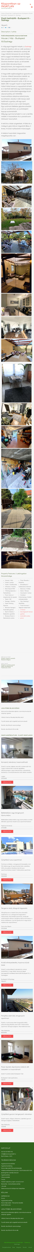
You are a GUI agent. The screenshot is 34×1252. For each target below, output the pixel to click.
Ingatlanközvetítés (6, 1200)
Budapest (25, 13)
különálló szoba (25, 616)
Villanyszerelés (5, 1177)
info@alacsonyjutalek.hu (8, 1154)
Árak (13, 1247)
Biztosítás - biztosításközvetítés (10, 1184)
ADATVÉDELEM (6, 1205)
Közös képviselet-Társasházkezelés (11, 1168)
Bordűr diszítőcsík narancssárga (11, 725)
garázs (22, 614)
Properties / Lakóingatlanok (13, 13)
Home (3, 13)
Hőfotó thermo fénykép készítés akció (12, 717)
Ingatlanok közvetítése (8, 1163)
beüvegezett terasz (26, 612)
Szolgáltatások (6, 1247)
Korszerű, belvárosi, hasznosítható (14, 762)
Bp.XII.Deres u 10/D (6, 1156)
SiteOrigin (17, 1244)
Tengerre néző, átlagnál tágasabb (14, 908)
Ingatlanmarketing (6, 1166)
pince (22, 618)
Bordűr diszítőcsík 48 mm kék (9, 729)
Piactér (25, 1247)
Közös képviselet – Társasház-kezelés (12, 1202)
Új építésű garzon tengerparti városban (16, 1114)
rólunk (30, 1247)
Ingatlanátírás (5, 1175)
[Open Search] (30, 4)
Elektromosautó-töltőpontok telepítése (13, 1188)
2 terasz (22, 609)
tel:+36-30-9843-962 (7, 1151)
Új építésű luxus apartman (11, 860)
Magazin (18, 1247)
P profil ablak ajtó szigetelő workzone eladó (14, 721)
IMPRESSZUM (5, 1196)
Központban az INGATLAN (10, 5)
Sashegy (28, 46)
